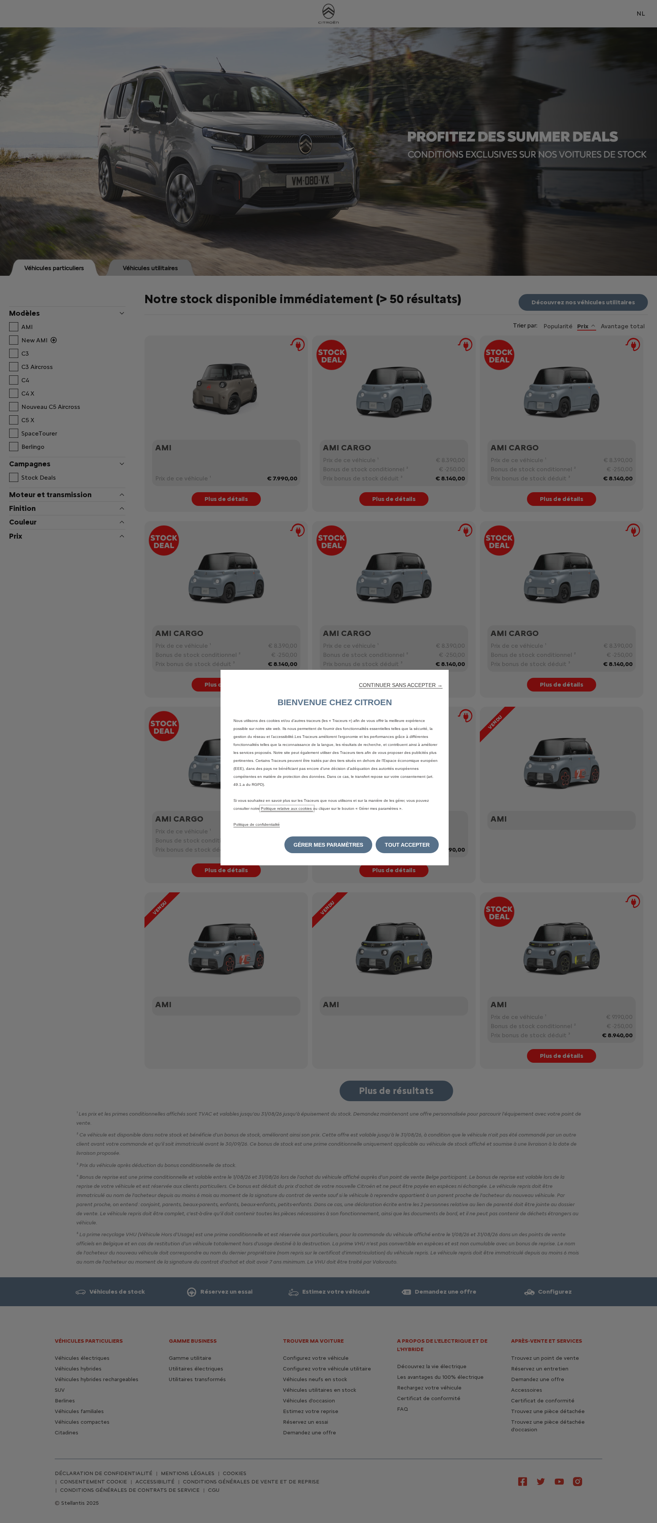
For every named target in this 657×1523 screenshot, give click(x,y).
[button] (401, 685)
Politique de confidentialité (256, 824)
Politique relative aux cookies (287, 808)
